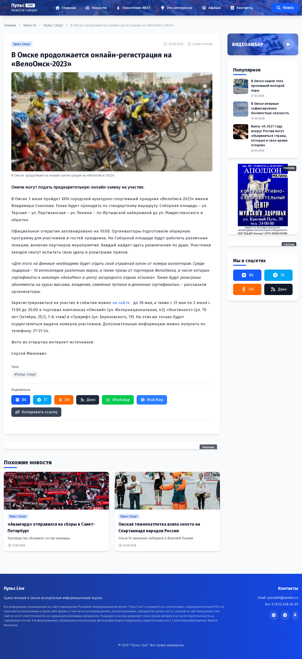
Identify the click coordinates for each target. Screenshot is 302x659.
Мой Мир (155, 399)
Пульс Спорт (53, 25)
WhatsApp (121, 399)
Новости (30, 25)
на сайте (121, 302)
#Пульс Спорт (25, 374)
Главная (10, 25)
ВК (24, 399)
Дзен (91, 399)
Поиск (288, 7)
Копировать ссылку (40, 412)
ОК (67, 399)
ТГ (45, 399)
